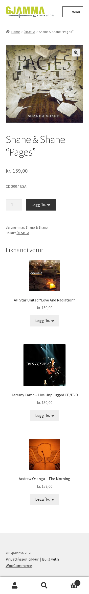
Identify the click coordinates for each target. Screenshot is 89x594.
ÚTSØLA (29, 31)
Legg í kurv (40, 204)
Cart (68, 581)
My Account (15, 585)
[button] (76, 52)
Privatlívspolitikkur (22, 559)
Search (44, 585)
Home (15, 31)
